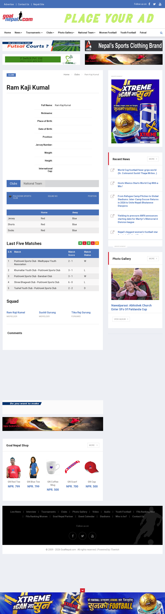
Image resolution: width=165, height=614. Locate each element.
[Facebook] (149, 4)
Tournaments (33, 32)
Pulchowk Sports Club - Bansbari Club (33, 276)
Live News (15, 512)
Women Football (108, 32)
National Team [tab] (33, 183)
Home (7, 32)
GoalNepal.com (17, 18)
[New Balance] (52, 430)
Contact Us (23, 4)
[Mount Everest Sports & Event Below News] (52, 413)
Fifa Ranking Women (37, 516)
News (17, 32)
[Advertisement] (53, 375)
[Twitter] (154, 4)
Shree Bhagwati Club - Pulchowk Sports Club (36, 282)
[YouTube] (160, 4)
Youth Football (128, 32)
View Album (120, 319)
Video (95, 512)
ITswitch (115, 549)
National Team (86, 32)
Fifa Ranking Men (145, 512)
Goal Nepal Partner (63, 516)
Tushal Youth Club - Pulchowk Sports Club (35, 288)
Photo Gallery (65, 32)
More (92, 445)
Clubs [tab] (13, 183)
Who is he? (121, 516)
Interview (31, 512)
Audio (107, 512)
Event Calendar (86, 516)
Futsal (143, 32)
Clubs (49, 32)
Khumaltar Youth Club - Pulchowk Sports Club (37, 270)
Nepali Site (38, 4)
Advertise (9, 4)
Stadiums (105, 516)
